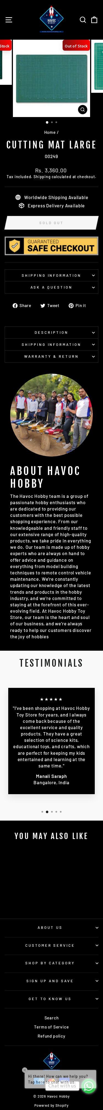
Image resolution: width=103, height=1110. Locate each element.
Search (51, 1017)
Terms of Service (51, 1026)
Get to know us (50, 999)
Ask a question (51, 287)
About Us (50, 927)
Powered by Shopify (51, 1105)
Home (50, 132)
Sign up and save (50, 981)
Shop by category (50, 963)
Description (51, 332)
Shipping (42, 176)
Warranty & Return (51, 356)
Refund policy (51, 1035)
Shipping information (52, 275)
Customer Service (50, 945)
